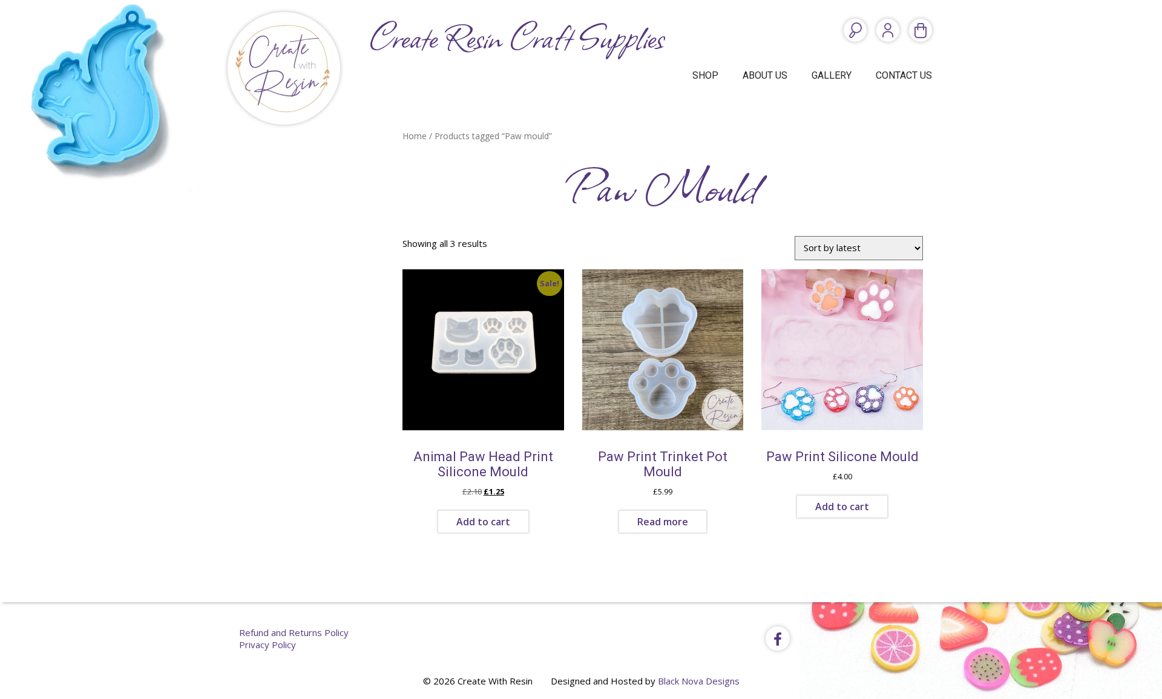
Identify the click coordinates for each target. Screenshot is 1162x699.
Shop (705, 75)
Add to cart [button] (483, 521)
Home (414, 136)
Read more (662, 521)
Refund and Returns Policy (294, 632)
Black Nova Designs (699, 681)
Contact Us (904, 75)
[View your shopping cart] (920, 30)
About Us (765, 75)
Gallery (832, 75)
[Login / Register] (887, 30)
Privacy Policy (267, 644)
